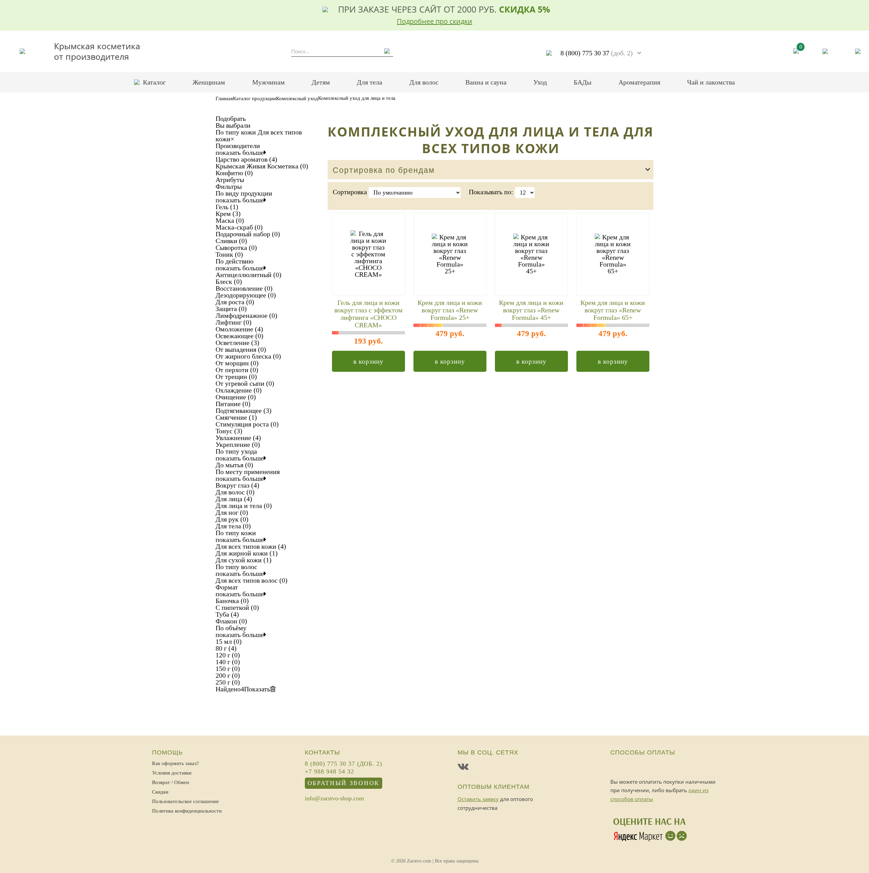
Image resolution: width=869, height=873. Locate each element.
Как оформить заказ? (175, 763)
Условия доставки (171, 773)
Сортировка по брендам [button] (384, 170)
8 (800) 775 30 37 (596, 53)
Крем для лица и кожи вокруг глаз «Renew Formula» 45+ (531, 310)
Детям (321, 82)
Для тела (369, 82)
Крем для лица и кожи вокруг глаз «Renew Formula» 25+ (450, 310)
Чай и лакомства (711, 82)
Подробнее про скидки (434, 21)
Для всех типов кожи (259, 135)
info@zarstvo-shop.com (334, 799)
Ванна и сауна (485, 82)
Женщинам (208, 82)
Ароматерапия (639, 82)
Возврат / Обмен (170, 782)
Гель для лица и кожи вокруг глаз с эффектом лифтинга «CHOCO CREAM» (368, 314)
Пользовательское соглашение (185, 801)
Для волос (424, 82)
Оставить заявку (478, 799)
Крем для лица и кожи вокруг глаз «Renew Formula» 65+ (612, 310)
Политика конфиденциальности (187, 811)
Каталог (154, 82)
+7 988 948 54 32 (329, 772)
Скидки (160, 792)
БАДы (582, 82)
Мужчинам (268, 82)
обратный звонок (344, 783)
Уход (540, 82)
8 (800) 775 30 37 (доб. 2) (343, 764)
